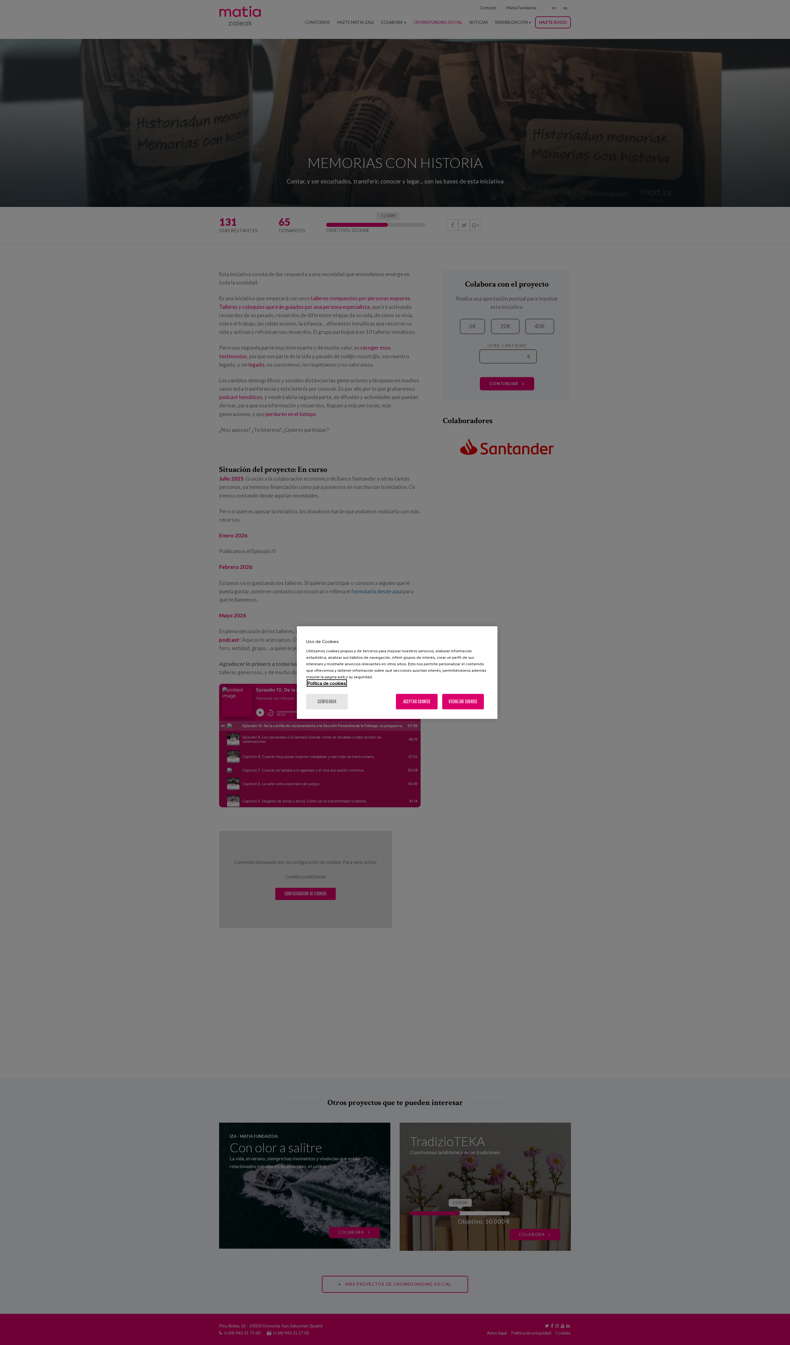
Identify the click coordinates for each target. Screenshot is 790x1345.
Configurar (327, 701)
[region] (397, 672)
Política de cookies (327, 683)
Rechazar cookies (463, 701)
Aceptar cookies (416, 701)
